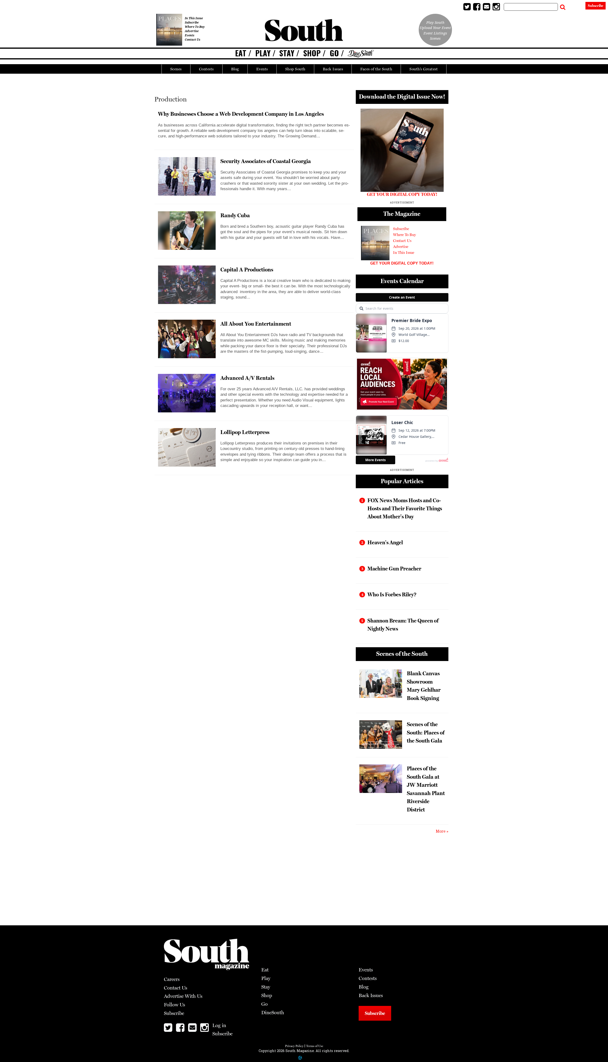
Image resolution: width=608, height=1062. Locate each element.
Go (334, 53)
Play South (435, 22)
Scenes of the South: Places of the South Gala (426, 732)
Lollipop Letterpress (244, 432)
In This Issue (194, 18)
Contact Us (192, 40)
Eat (240, 53)
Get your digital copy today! (401, 263)
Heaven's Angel (385, 542)
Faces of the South (376, 69)
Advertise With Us (183, 996)
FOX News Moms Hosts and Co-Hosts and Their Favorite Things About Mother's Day (404, 508)
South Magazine (304, 31)
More (441, 831)
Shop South (295, 69)
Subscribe (595, 6)
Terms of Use (314, 1046)
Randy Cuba (235, 215)
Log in (576, 6)
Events (262, 69)
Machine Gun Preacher (394, 568)
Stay (286, 53)
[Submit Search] (562, 6)
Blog (235, 69)
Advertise (192, 31)
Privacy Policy (294, 1046)
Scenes (176, 69)
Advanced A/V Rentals (247, 378)
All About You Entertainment (255, 323)
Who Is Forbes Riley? (391, 594)
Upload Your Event (435, 27)
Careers (172, 979)
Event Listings (435, 33)
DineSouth (272, 1012)
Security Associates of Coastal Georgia (265, 161)
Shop (312, 53)
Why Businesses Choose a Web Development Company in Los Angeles (241, 114)
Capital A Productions (246, 269)
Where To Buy (195, 27)
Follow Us (174, 1005)
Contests (206, 69)
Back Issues (333, 69)
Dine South (361, 54)
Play (263, 53)
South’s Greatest (423, 69)
